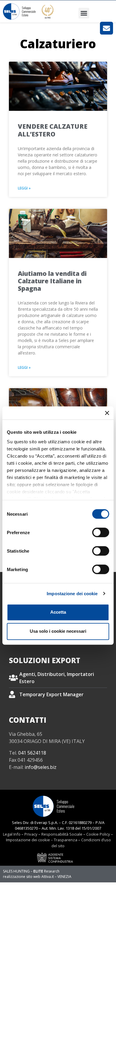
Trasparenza (65, 839)
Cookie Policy (98, 834)
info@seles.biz (41, 767)
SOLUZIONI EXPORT (44, 660)
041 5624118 (32, 753)
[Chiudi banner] (107, 413)
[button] (84, 13)
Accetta (58, 612)
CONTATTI (27, 720)
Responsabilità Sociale (61, 834)
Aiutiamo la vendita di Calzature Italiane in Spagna (52, 281)
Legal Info (12, 834)
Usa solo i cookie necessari (58, 631)
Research (46, 871)
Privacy (30, 834)
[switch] (100, 532)
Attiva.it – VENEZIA (56, 876)
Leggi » (24, 188)
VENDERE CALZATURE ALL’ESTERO (52, 130)
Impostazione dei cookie (72, 593)
